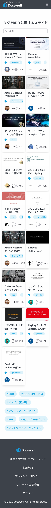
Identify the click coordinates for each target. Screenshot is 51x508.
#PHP (10, 419)
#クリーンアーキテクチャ (21, 411)
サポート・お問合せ (27, 484)
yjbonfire (39, 333)
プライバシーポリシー (28, 476)
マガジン (28, 493)
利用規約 (28, 467)
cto (13, 217)
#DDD (10, 394)
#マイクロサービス (32, 394)
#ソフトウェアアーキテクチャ (24, 428)
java (37, 62)
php (13, 333)
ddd (13, 139)
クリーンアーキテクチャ (21, 101)
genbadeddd (17, 372)
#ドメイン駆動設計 (18, 402)
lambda (39, 295)
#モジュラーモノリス (33, 419)
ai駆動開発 (16, 62)
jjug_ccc (39, 178)
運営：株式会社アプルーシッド (28, 459)
